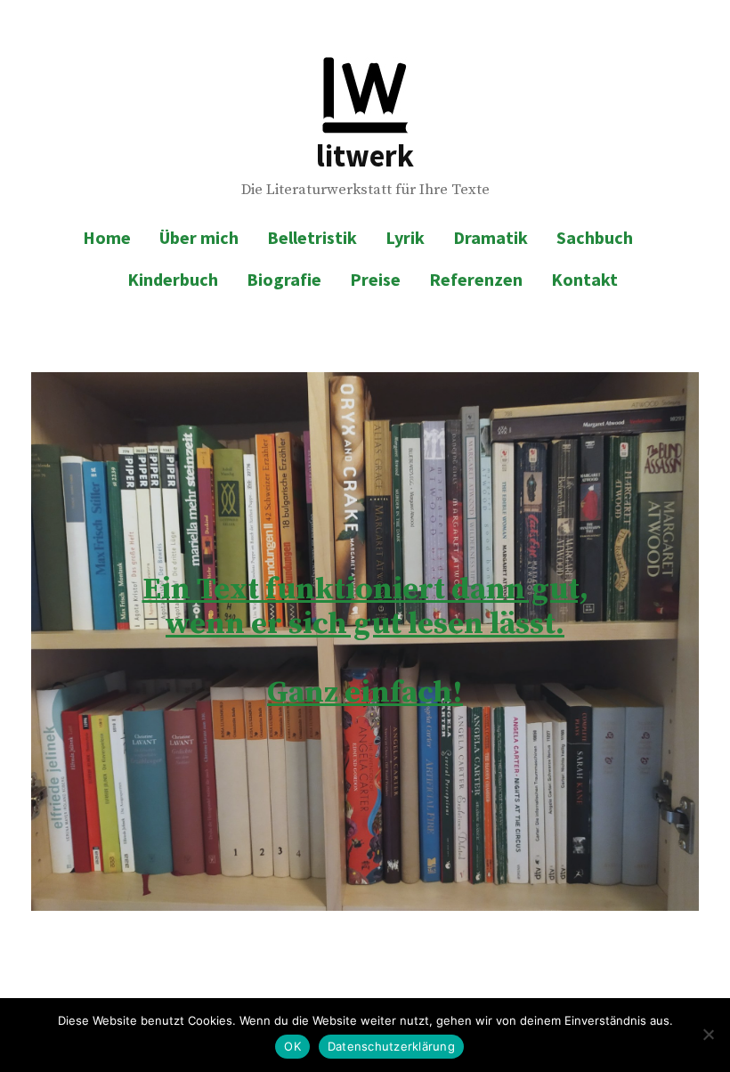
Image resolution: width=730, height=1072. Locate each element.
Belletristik (312, 237)
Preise (375, 279)
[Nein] (708, 1035)
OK (292, 1046)
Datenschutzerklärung (391, 1046)
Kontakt (584, 279)
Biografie (284, 279)
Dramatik (490, 237)
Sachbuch (594, 237)
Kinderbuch (172, 279)
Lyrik (405, 237)
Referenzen (476, 279)
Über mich (199, 237)
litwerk (365, 155)
